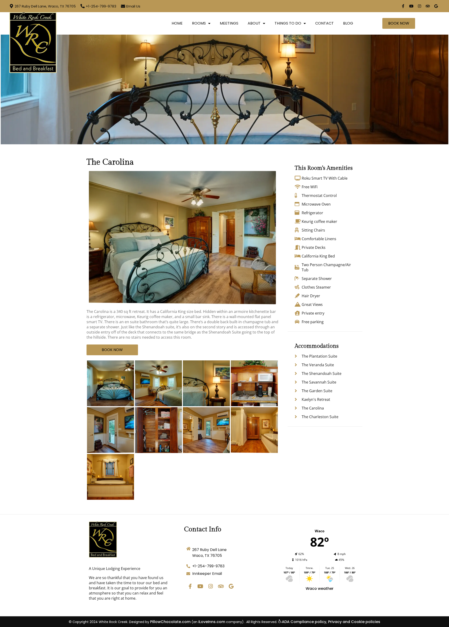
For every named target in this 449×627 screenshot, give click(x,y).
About (254, 23)
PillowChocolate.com (170, 621)
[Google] (436, 6)
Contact (324, 23)
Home (177, 23)
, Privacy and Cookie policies (353, 621)
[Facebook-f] (403, 6)
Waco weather (319, 588)
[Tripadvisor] (427, 6)
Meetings (229, 23)
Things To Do (288, 23)
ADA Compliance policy (304, 621)
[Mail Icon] (123, 6)
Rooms (199, 23)
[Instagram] (419, 6)
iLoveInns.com (211, 621)
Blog (348, 23)
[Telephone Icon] (82, 6)
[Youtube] (411, 6)
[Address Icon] (11, 6)
